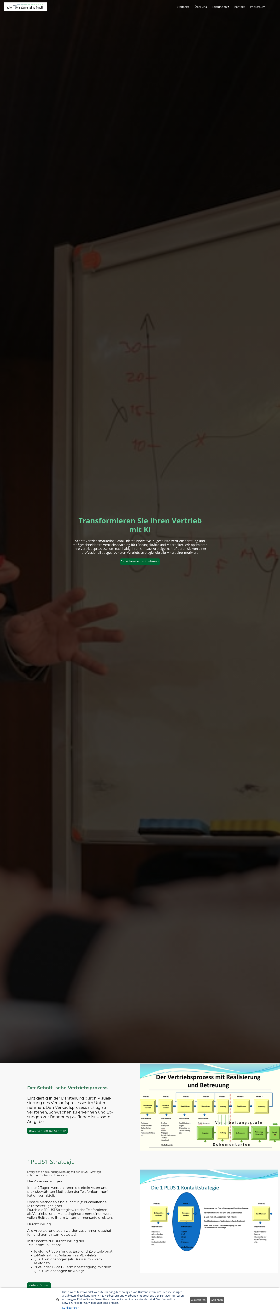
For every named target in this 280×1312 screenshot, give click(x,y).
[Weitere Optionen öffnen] (271, 7)
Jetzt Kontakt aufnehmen (140, 561)
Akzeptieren (198, 1300)
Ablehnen (217, 1300)
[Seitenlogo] (25, 6)
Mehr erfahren (39, 1285)
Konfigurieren (70, 1307)
